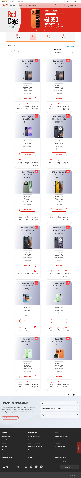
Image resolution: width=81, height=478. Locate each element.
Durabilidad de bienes (60, 446)
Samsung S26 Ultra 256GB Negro (59, 62)
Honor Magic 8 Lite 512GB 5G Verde (28, 173)
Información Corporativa (34, 436)
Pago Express (57, 1)
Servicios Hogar (5, 439)
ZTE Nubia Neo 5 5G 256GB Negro (27, 229)
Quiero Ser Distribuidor (34, 443)
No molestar (58, 443)
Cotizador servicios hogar (61, 439)
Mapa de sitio (44, 475)
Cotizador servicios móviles (61, 436)
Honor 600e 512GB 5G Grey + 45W (59, 285)
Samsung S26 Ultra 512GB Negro (27, 62)
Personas (4, 1)
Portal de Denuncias (55, 475)
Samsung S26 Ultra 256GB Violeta (27, 118)
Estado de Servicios (59, 449)
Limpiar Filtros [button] (70, 46)
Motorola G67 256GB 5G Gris (59, 229)
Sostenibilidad (31, 439)
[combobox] (64, 52)
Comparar (28, 93)
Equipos (4, 443)
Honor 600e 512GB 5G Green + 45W (27, 340)
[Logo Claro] (5, 5)
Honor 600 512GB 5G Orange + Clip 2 (59, 340)
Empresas (20, 1)
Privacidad (64, 475)
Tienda (20, 5)
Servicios (12, 5)
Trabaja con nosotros (33, 449)
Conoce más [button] (27, 98)
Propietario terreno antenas (35, 446)
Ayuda (34, 5)
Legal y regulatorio (73, 475)
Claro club (4, 446)
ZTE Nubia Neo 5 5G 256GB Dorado (59, 173)
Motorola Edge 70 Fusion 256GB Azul (59, 118)
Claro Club (28, 5)
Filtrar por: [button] (11, 46)
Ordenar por (57, 49)
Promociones (5, 453)
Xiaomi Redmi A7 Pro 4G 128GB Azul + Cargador (27, 285)
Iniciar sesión (31, 461)
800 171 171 (68, 467)
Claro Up (4, 449)
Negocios (12, 1)
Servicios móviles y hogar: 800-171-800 (64, 461)
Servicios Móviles (6, 436)
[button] (56, 5)
